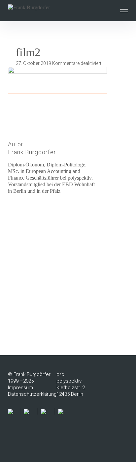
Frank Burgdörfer (32, 152)
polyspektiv (69, 381)
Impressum (20, 387)
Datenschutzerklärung (32, 394)
